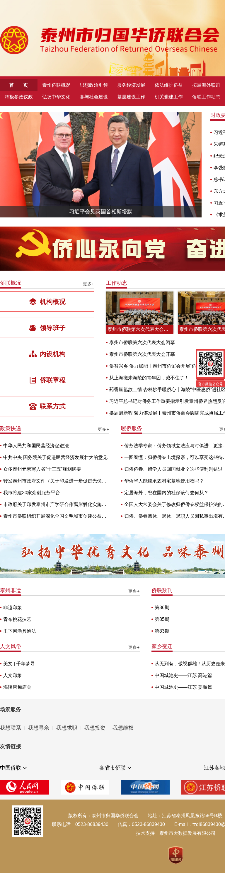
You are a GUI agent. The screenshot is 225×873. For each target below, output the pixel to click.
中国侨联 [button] (10, 768)
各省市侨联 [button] (112, 768)
